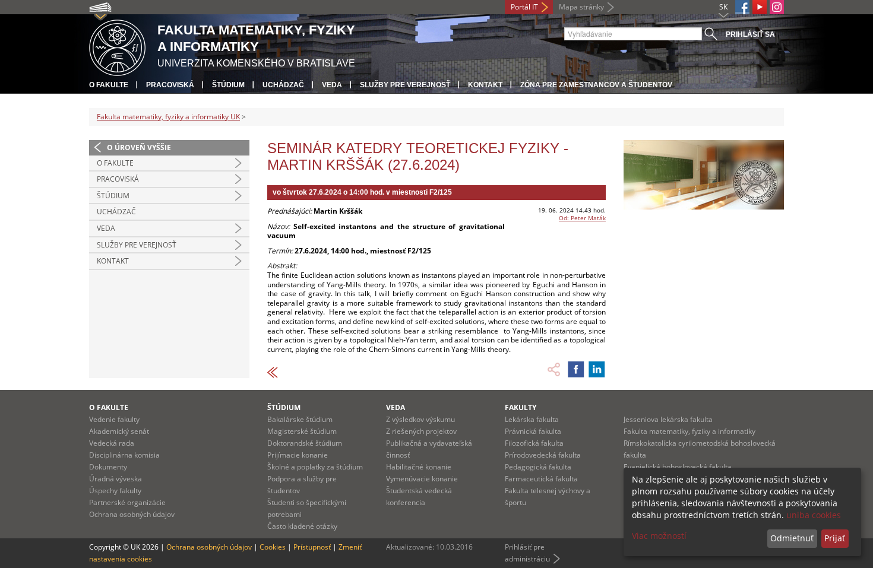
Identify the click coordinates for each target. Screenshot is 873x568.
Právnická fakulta (533, 431)
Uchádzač (283, 85)
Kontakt (485, 85)
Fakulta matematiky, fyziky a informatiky (689, 431)
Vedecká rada (111, 443)
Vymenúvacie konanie (422, 479)
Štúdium (228, 85)
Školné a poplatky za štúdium (315, 467)
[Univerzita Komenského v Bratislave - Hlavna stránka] (117, 46)
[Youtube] (759, 7)
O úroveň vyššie (139, 147)
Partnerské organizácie (127, 502)
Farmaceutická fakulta (541, 479)
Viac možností (659, 535)
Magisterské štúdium (302, 431)
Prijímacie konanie (297, 455)
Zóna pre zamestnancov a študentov (596, 85)
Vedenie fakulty (114, 419)
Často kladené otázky (302, 526)
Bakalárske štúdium (300, 419)
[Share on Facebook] (576, 369)
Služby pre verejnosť (405, 85)
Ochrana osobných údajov (132, 514)
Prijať (834, 538)
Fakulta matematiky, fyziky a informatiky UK (168, 117)
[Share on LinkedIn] (597, 369)
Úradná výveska (115, 479)
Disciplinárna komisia (124, 455)
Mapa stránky (581, 7)
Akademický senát (119, 431)
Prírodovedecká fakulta (543, 455)
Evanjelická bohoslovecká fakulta (678, 467)
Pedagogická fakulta (538, 467)
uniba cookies (813, 515)
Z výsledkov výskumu (420, 419)
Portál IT (524, 7)
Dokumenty (108, 467)
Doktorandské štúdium (304, 443)
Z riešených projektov (421, 431)
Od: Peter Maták (582, 218)
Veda (332, 85)
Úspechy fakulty (115, 491)
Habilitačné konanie (418, 467)
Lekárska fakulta (532, 419)
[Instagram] (777, 7)
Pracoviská (170, 85)
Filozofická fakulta (534, 443)
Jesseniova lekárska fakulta (668, 419)
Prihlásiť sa (750, 34)
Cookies (273, 547)
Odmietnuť (792, 538)
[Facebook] (742, 7)
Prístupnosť (312, 547)
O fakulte (108, 85)
